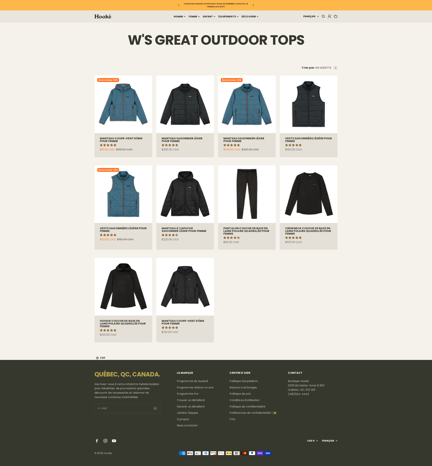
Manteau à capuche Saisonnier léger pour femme (184, 229)
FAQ (232, 419)
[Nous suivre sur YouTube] (114, 441)
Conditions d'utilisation (245, 400)
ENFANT (208, 16)
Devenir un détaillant (191, 406)
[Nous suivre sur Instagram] (105, 441)
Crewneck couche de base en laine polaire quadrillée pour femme (308, 231)
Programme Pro (188, 394)
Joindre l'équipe (187, 413)
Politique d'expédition (244, 381)
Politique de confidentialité (247, 406)
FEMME (193, 16)
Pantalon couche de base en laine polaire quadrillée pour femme (246, 231)
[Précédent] (178, 5)
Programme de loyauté (192, 381)
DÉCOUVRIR (248, 16)
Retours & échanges (243, 387)
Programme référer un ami (195, 387)
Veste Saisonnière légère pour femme (308, 139)
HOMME (178, 16)
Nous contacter (187, 425)
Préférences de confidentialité (250, 413)
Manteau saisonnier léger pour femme (182, 139)
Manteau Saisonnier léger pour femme (243, 139)
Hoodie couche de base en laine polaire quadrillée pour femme (123, 323)
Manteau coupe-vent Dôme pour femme (121, 139)
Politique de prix (240, 394)
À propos (183, 419)
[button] (108, 145)
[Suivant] (253, 5)
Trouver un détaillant (191, 400)
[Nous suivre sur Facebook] (96, 441)
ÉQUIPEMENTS (227, 16)
